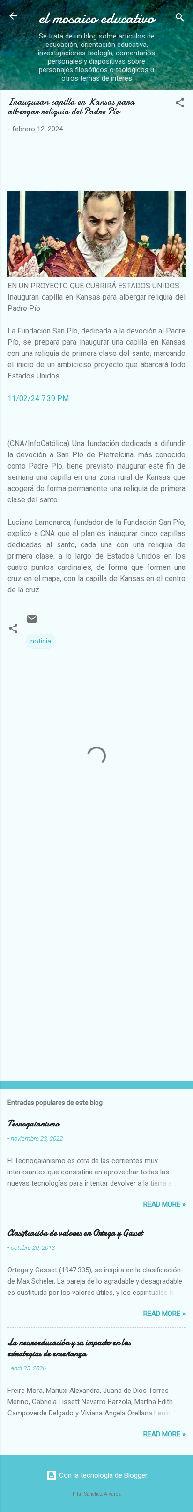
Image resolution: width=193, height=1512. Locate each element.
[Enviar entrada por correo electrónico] (31, 622)
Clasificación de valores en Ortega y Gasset (75, 1233)
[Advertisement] (96, 969)
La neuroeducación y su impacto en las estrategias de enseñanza (69, 1348)
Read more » (164, 1204)
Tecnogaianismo (33, 1124)
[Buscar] (180, 19)
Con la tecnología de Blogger (102, 1475)
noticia (40, 641)
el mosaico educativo (96, 18)
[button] (180, 104)
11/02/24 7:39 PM (38, 398)
